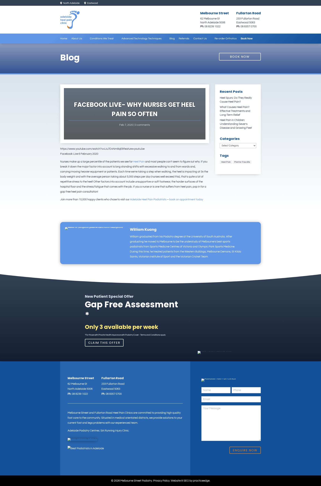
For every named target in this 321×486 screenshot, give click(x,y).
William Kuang (143, 229)
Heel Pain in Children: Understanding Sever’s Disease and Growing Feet (236, 124)
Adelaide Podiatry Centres (83, 430)
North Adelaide (71, 3)
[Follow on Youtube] (258, 3)
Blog (172, 38)
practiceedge (201, 480)
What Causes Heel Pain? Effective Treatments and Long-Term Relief (235, 111)
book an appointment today (186, 199)
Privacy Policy (161, 480)
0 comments (142, 125)
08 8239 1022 (213, 26)
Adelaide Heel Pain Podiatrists (148, 199)
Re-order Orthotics (226, 38)
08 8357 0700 (249, 26)
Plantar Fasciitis (242, 162)
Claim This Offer (104, 343)
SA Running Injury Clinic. (114, 430)
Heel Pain (139, 161)
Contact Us (200, 38)
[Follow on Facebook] (252, 3)
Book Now (246, 38)
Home (63, 38)
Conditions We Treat (102, 38)
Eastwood (92, 3)
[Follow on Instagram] (245, 3)
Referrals (184, 38)
